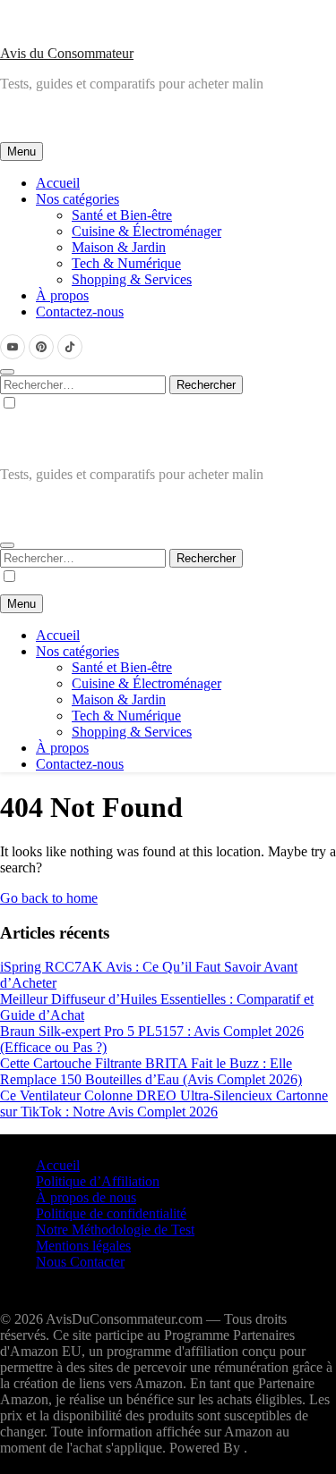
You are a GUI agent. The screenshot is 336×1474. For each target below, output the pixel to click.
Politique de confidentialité (111, 1213)
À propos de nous (86, 1197)
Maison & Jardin (119, 247)
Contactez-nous (80, 311)
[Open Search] (7, 372)
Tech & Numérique (126, 263)
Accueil (58, 182)
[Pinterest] (41, 346)
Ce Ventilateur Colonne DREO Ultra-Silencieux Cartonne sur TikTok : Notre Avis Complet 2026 (164, 1103)
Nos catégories (77, 198)
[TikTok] (69, 346)
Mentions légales (83, 1245)
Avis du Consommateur (67, 53)
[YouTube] (12, 346)
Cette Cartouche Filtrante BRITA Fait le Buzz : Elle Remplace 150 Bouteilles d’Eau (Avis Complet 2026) (151, 1071)
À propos (62, 295)
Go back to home (49, 897)
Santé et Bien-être (122, 215)
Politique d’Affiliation (97, 1181)
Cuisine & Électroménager (146, 231)
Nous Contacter (80, 1261)
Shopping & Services (132, 279)
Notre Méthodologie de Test (115, 1229)
